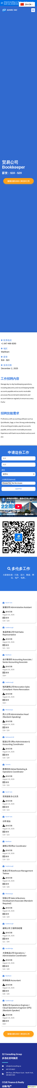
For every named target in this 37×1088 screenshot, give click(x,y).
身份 (3, 470)
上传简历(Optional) (8, 480)
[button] (33, 10)
